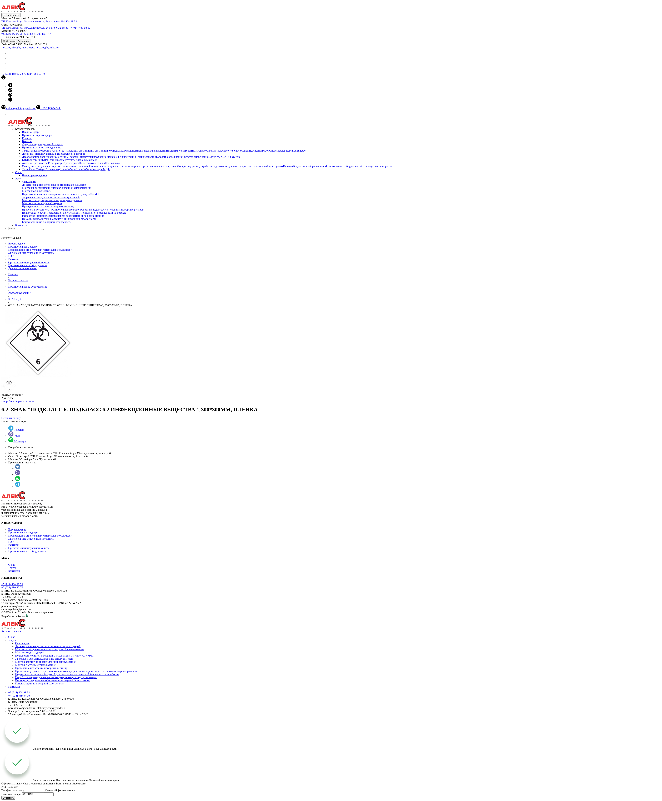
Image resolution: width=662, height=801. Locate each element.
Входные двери (31, 132)
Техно (25, 150)
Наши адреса (12, 15)
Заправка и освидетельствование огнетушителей (51, 197)
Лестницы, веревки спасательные (76, 156)
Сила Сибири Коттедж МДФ (109, 150)
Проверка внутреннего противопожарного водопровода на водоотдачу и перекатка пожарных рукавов (83, 209)
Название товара (11, 794)
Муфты (71, 159)
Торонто (189, 150)
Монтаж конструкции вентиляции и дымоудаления (52, 200)
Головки (288, 166)
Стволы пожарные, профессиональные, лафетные (147, 166)
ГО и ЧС (27, 138)
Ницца (170, 150)
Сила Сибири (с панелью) (60, 150)
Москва (207, 150)
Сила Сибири (84, 150)
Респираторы (56, 163)
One (271, 150)
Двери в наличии (76, 153)
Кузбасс (40, 150)
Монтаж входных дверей (36, 190)
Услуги (19, 178)
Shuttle (301, 150)
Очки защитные (88, 163)
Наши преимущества (34, 175)
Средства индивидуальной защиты (42, 144)
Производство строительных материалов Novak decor (39, 249)
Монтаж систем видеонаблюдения (42, 203)
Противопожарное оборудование (41, 147)
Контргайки (35, 159)
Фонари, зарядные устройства (194, 166)
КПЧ (45, 159)
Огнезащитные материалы (377, 166)
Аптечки (27, 163)
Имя (3, 786)
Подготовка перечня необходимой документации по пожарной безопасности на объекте (74, 212)
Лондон (245, 150)
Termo (32, 150)
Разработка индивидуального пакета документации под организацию (63, 215)
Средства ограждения (169, 156)
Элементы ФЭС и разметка (224, 156)
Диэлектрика (71, 163)
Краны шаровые (57, 159)
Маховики (92, 159)
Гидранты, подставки (225, 166)
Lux (295, 150)
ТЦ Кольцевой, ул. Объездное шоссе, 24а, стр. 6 (29, 21)
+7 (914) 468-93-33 (80, 27)
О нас (18, 172)
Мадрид (130, 150)
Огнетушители (31, 166)
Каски (101, 163)
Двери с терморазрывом (22, 268)
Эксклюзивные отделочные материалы (31, 252)
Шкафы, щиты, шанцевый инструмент (260, 166)
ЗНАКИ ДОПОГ (18, 299)
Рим (262, 150)
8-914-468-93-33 (67, 21)
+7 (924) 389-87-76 (34, 73)
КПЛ (25, 159)
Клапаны (81, 159)
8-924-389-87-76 (43, 33)
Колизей (255, 150)
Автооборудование (350, 166)
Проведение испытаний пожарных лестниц (48, 206)
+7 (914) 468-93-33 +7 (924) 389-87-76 (12, 586)
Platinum (153, 150)
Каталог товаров (18, 280)
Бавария (288, 150)
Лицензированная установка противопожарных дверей (54, 184)
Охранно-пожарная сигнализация (116, 156)
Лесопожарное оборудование (39, 156)
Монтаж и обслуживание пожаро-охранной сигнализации (56, 187)
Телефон (6, 790)
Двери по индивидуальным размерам (44, 153)
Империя (179, 150)
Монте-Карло (233, 150)
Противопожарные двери (37, 135)
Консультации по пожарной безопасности (46, 222)
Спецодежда (112, 163)
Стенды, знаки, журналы (103, 166)
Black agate (141, 150)
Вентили (27, 141)
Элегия (162, 150)
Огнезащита (29, 181)
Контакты (21, 225)
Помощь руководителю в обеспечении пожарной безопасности (59, 218)
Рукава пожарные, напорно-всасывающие (64, 166)
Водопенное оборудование (308, 166)
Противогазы (40, 163)
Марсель (279, 150)
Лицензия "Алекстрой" (17, 41)
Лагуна (198, 150)
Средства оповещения (195, 156)
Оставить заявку (11, 418)
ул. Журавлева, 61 (11, 33)
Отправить (8, 798)
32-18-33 (63, 27)
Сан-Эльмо (218, 150)
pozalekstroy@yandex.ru (45, 47)
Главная (13, 274)
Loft (267, 150)
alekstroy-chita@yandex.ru (16, 47)
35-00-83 (28, 33)
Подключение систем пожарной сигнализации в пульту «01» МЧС (61, 194)
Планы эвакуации (146, 156)
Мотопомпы (331, 166)
